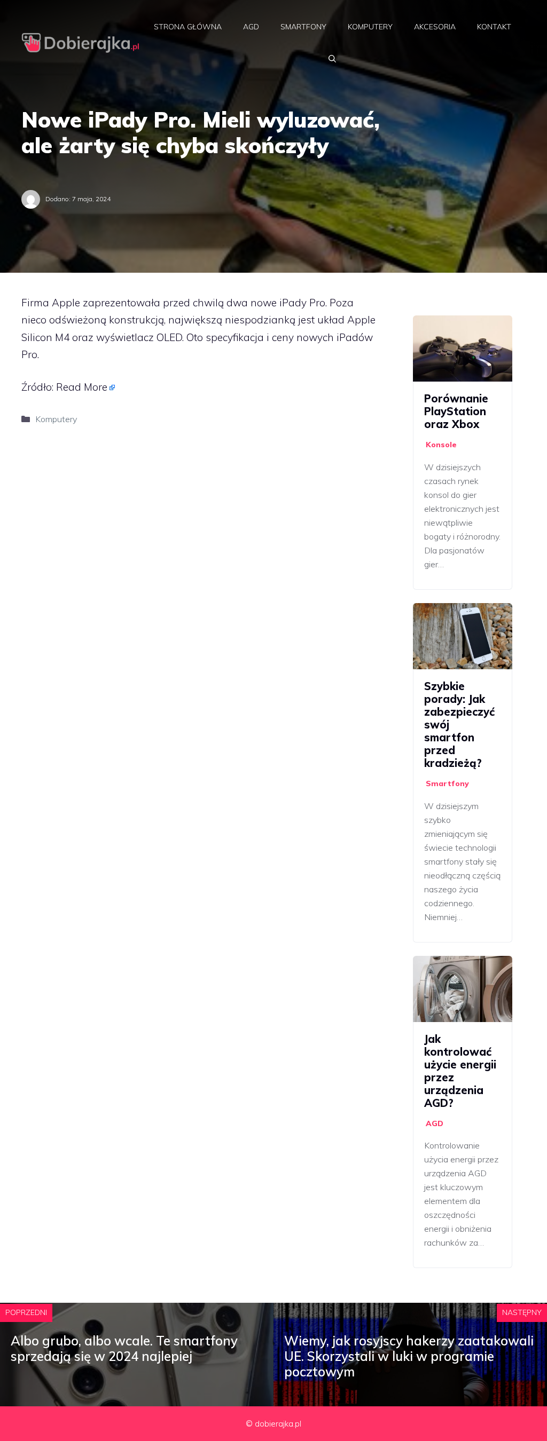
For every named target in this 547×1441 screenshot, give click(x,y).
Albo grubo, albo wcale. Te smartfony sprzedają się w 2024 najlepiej (124, 1348)
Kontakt (494, 26)
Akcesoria (435, 26)
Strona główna (188, 26)
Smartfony (303, 26)
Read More (81, 387)
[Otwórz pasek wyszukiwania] (332, 59)
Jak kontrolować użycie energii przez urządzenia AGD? (460, 1071)
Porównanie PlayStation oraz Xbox (456, 411)
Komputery (370, 26)
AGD (251, 26)
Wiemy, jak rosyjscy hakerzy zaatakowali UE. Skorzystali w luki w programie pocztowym (409, 1356)
